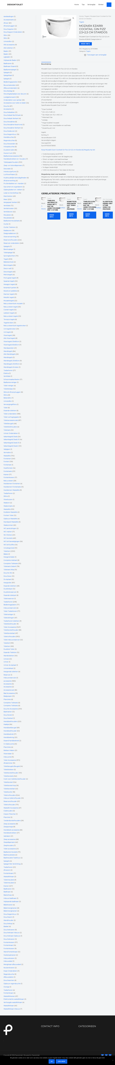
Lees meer (61, 1061)
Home (76, 4)
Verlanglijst (91, 4)
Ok (52, 1061)
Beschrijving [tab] (46, 64)
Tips (83, 4)
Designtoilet (15, 4)
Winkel (100, 4)
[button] (109, 4)
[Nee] (113, 1060)
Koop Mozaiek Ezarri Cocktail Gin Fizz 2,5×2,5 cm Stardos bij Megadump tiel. (68, 150)
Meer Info (85, 44)
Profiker (62, 208)
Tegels (87, 16)
